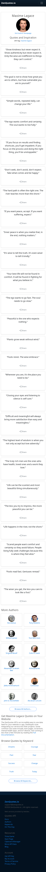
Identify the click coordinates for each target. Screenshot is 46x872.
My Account (9, 859)
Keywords (9, 824)
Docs (7, 819)
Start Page (9, 839)
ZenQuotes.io (8, 3)
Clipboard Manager (12, 841)
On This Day (9, 827)
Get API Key (9, 856)
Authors (8, 822)
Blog (6, 847)
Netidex (26, 812)
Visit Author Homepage (23, 33)
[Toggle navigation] (42, 3)
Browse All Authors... (23, 709)
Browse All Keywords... (23, 781)
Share (23, 68)
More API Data (10, 844)
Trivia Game (9, 836)
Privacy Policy (10, 864)
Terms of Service (11, 861)
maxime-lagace (26, 41)
